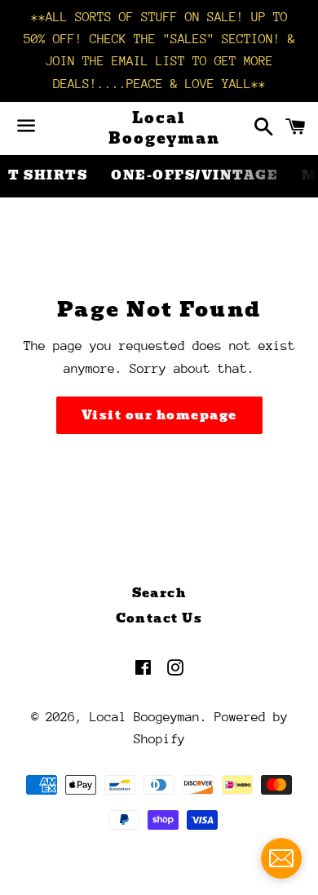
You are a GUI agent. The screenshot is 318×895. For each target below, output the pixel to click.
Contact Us (159, 618)
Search (159, 593)
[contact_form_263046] (281, 858)
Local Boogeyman (158, 128)
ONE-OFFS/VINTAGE (194, 175)
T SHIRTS (47, 175)
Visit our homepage (159, 415)
